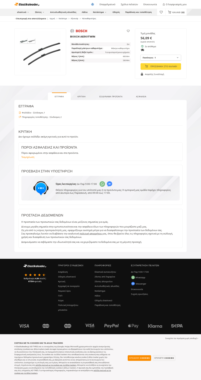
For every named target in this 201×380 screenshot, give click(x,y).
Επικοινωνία (150, 4)
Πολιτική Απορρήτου (68, 305)
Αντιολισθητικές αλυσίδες (63, 12)
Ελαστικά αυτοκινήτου (105, 271)
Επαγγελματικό (107, 4)
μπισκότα (62, 309)
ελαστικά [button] (22, 12)
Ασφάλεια (141, 96)
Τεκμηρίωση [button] (27, 157)
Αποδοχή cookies (139, 358)
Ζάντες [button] (38, 12)
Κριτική (82, 96)
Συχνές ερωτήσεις (139, 294)
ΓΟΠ (60, 295)
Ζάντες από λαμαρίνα (105, 276)
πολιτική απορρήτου (91, 233)
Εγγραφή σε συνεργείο (69, 286)
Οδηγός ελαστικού (67, 276)
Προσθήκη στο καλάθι (163, 66)
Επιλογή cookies (164, 358)
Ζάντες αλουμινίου (104, 281)
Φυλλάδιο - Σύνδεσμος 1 (33, 112)
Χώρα (60, 300)
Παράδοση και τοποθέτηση (138, 12)
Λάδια (85, 12)
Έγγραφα (59, 96)
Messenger (141, 283)
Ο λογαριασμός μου (176, 4)
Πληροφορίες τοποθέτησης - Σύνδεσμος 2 (41, 117)
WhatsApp (140, 277)
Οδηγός (116, 12)
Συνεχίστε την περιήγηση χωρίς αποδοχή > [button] (181, 338)
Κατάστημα (98, 12)
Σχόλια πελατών (129, 4)
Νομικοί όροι (64, 290)
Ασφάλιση (63, 271)
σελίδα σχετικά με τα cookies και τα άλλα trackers (56, 365)
